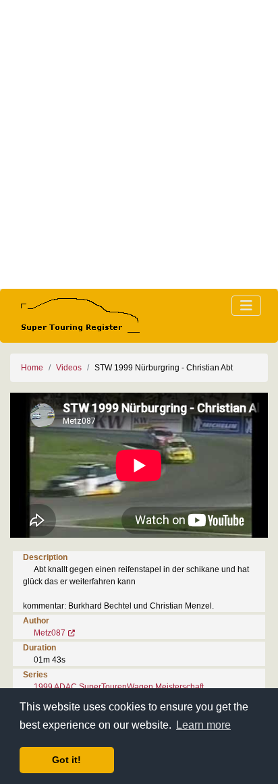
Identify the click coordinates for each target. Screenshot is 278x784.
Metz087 (49, 633)
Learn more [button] (203, 725)
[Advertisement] (139, 144)
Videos (69, 367)
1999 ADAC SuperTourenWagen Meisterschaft (119, 687)
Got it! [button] (66, 759)
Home (32, 367)
